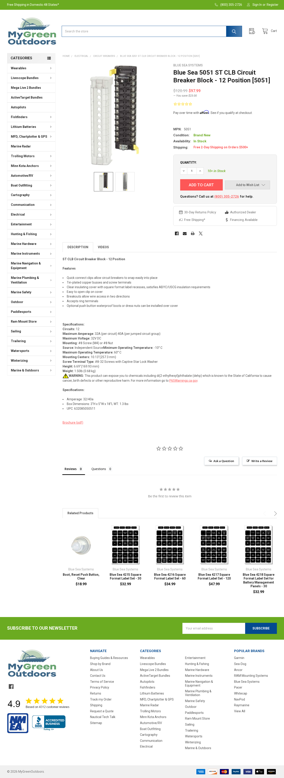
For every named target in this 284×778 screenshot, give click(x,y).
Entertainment (21, 224)
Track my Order (101, 699)
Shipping (96, 705)
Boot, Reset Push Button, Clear (81, 576)
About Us (96, 670)
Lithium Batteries (23, 127)
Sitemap (96, 723)
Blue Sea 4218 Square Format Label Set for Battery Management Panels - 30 (258, 580)
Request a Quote (102, 711)
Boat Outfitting (21, 185)
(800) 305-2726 (226, 196)
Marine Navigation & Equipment (26, 266)
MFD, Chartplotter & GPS (29, 136)
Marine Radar (21, 146)
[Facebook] (176, 233)
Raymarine (241, 705)
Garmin (239, 658)
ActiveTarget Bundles (27, 97)
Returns (95, 693)
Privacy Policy (99, 687)
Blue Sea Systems (247, 681)
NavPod (239, 699)
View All (239, 711)
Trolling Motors (23, 156)
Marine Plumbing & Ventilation (25, 280)
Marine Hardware (23, 244)
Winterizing (19, 360)
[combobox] (152, 31)
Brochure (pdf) (73, 422)
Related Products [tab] (80, 513)
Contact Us (97, 675)
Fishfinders (19, 117)
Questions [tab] (98, 469)
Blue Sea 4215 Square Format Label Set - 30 (125, 576)
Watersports (20, 351)
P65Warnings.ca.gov (183, 380)
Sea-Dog (240, 664)
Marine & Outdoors (25, 370)
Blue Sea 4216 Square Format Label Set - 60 (170, 576)
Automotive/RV (22, 175)
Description (77, 247)
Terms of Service (102, 681)
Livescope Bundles (25, 78)
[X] (200, 233)
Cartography (20, 195)
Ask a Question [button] (223, 461)
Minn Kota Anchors (25, 166)
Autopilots (18, 107)
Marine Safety (21, 292)
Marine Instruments (25, 253)
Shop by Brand (100, 664)
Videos (103, 247)
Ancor (238, 670)
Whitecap (240, 693)
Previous (265, 513)
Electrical (18, 214)
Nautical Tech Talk (102, 717)
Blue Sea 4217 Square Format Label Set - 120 (214, 576)
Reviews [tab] (71, 469)
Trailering (18, 341)
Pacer (238, 687)
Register (272, 4)
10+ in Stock (216, 171)
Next (274, 513)
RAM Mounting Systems (251, 675)
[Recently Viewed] (253, 31)
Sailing (16, 331)
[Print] (192, 233)
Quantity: (188, 162)
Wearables (18, 68)
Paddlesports (21, 312)
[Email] (184, 233)
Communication (23, 204)
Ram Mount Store (24, 321)
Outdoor (17, 302)
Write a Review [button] (261, 461)
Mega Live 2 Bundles (26, 87)
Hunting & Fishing (24, 234)
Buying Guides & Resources (109, 658)
